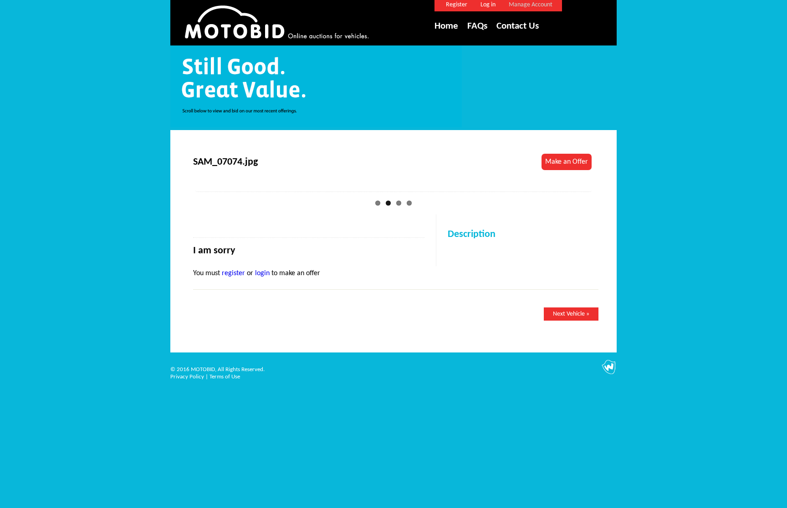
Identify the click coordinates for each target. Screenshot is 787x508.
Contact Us (517, 26)
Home (446, 26)
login (262, 273)
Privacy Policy (187, 377)
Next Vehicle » (571, 314)
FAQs (477, 26)
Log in (488, 4)
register (233, 273)
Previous (182, 186)
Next (605, 186)
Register (456, 4)
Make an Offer (566, 162)
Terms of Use (225, 377)
